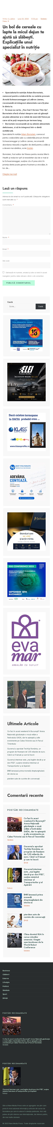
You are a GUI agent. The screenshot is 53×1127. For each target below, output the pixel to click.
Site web (6, 261)
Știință (26, 862)
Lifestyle (6, 982)
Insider (30, 148)
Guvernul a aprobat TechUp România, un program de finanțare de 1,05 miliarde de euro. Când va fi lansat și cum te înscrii (26, 752)
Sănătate (44, 19)
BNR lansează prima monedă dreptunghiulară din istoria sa (33, 898)
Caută (10, 302)
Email (5, 249)
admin (12, 19)
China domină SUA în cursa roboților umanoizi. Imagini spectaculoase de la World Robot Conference (34, 941)
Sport (5, 994)
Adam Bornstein (28, 134)
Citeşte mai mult (10, 174)
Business (6, 971)
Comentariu (8, 205)
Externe (6, 978)
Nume (6, 237)
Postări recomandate (23, 810)
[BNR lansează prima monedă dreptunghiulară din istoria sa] (14, 900)
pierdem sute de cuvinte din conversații (23, 779)
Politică (9, 888)
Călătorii (6, 974)
